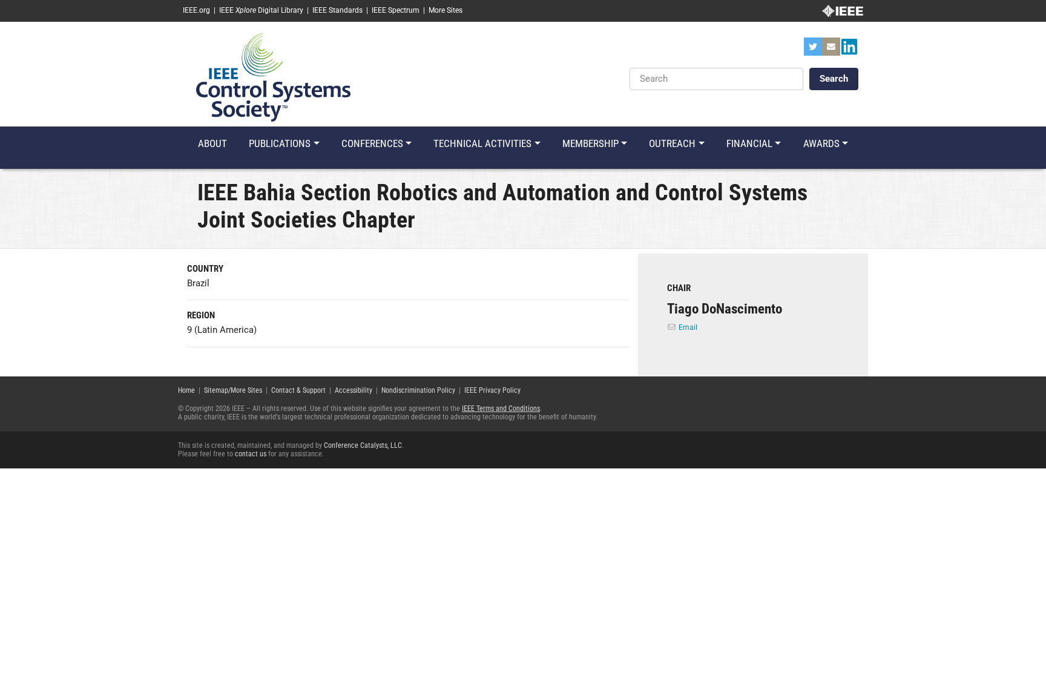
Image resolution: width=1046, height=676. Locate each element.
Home (186, 390)
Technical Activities (482, 143)
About (212, 143)
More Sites (445, 10)
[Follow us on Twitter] (813, 50)
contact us (250, 454)
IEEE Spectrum (395, 10)
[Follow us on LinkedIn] (849, 50)
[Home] (273, 76)
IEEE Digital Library (261, 10)
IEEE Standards (337, 10)
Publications (280, 143)
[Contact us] (831, 50)
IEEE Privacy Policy (492, 390)
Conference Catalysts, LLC (363, 445)
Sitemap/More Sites (233, 390)
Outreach (672, 143)
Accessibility (353, 390)
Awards (821, 143)
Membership (590, 143)
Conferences (372, 143)
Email (688, 327)
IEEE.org (196, 10)
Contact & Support (298, 390)
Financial (749, 143)
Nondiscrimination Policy (418, 390)
